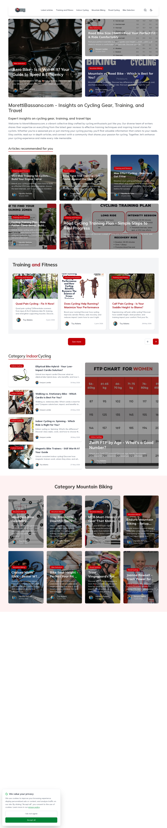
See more (76, 341)
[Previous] (148, 342)
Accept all (31, 820)
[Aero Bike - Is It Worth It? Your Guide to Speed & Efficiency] (45, 58)
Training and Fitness (64, 10)
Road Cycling (114, 10)
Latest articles (47, 10)
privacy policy (34, 807)
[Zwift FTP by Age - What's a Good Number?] (122, 416)
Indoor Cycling (82, 10)
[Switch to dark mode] (151, 10)
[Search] (145, 10)
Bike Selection (129, 10)
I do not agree (31, 813)
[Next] (156, 342)
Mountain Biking (98, 10)
